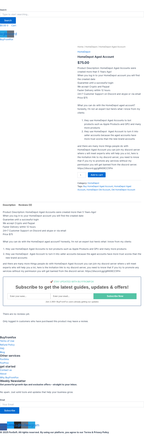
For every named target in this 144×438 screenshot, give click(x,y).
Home (80, 47)
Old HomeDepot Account (123, 189)
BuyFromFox (6, 39)
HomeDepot (91, 47)
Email (2, 400)
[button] (72, 28)
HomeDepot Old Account (98, 189)
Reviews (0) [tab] (25, 204)
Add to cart (97, 174)
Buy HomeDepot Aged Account (98, 186)
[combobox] (72, 14)
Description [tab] (9, 204)
